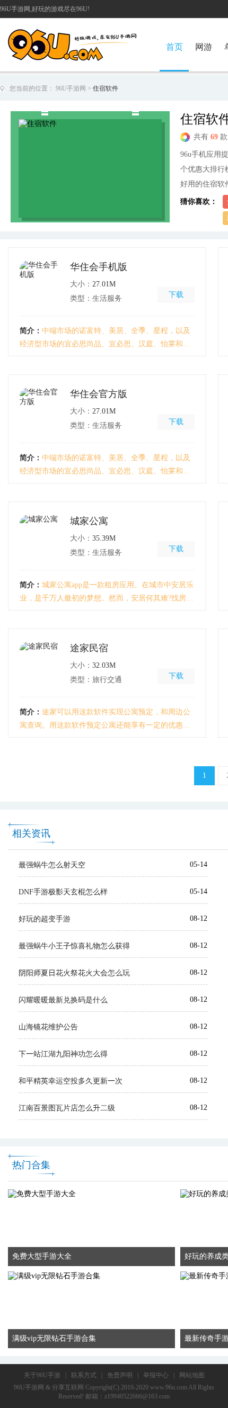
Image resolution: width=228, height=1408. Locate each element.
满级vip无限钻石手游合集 (54, 1338)
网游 (203, 46)
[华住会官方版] (41, 409)
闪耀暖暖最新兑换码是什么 (63, 1000)
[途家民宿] (41, 663)
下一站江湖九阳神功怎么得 (63, 1054)
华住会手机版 (98, 267)
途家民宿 (89, 648)
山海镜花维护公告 (48, 1027)
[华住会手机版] (41, 282)
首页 (174, 46)
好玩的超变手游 (45, 919)
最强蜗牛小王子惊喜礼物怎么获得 (74, 946)
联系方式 (84, 1375)
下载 (176, 295)
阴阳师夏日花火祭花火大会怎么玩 (74, 973)
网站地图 (192, 1375)
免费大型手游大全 (42, 1256)
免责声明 (120, 1375)
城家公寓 (89, 521)
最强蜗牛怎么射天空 (52, 865)
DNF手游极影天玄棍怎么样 (63, 892)
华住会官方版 (98, 394)
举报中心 (156, 1375)
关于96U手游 (42, 1375)
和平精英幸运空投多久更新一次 (70, 1081)
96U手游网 (71, 88)
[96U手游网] (91, 33)
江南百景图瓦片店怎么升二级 (67, 1108)
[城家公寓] (41, 536)
